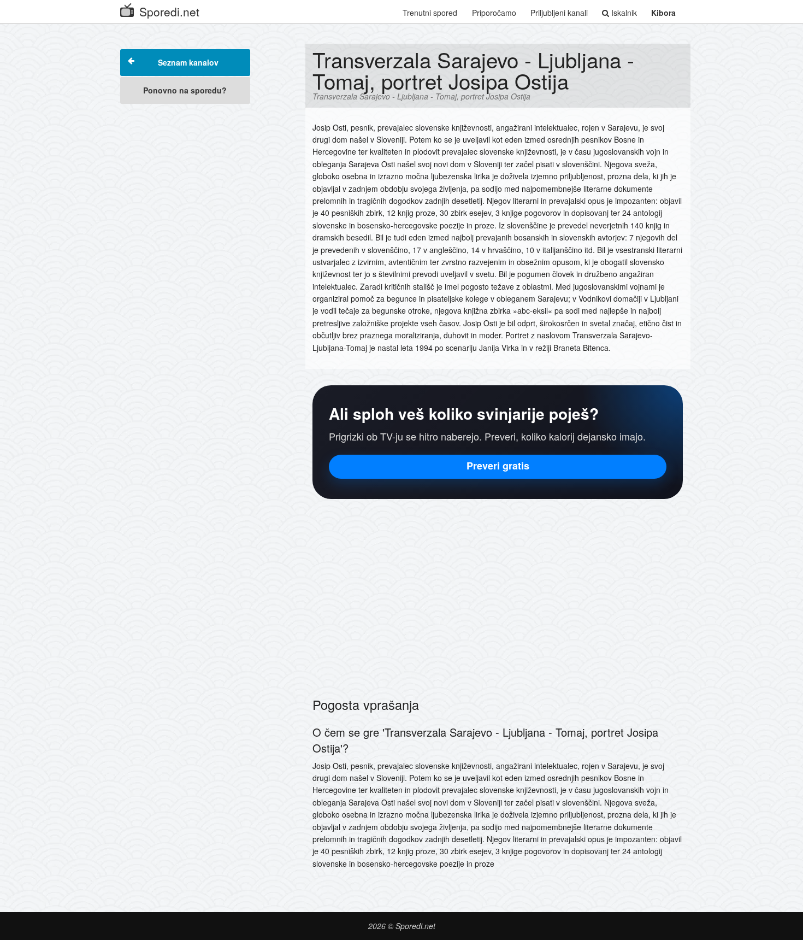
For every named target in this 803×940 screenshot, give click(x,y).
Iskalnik (623, 12)
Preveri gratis (498, 466)
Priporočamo (494, 12)
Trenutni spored (430, 12)
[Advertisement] (185, 274)
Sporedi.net (169, 11)
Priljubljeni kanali (559, 12)
